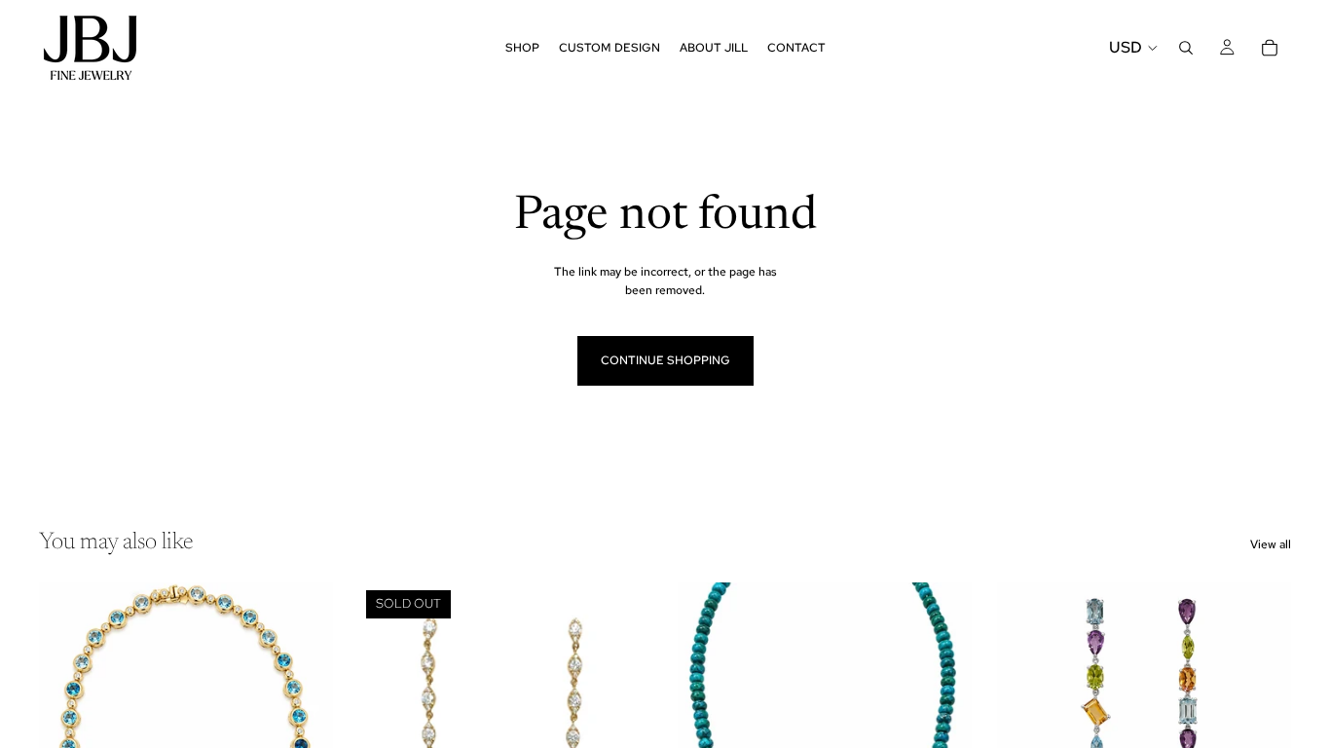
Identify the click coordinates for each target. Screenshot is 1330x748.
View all (1270, 544)
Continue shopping (665, 360)
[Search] (1185, 47)
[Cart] (1269, 47)
